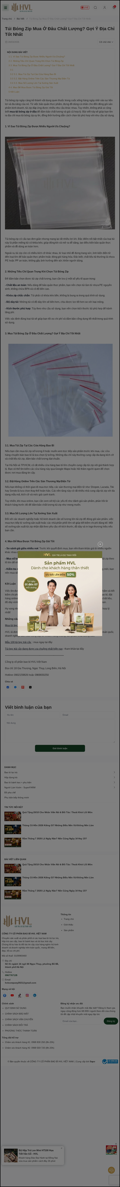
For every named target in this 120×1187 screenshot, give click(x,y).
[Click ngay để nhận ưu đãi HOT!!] (60, 593)
